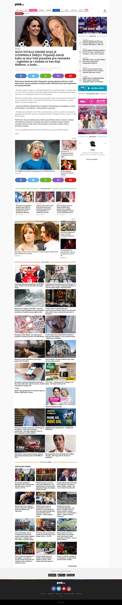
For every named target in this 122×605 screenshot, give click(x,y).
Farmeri (56, 10)
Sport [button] (67, 10)
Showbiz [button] (41, 10)
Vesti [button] (26, 10)
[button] (17, 200)
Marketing (51, 594)
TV (62, 10)
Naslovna (19, 10)
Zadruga (33, 10)
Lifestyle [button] (74, 10)
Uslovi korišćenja (69, 594)
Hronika (48, 10)
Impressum (59, 594)
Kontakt (43, 594)
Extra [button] (81, 10)
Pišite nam (78, 594)
